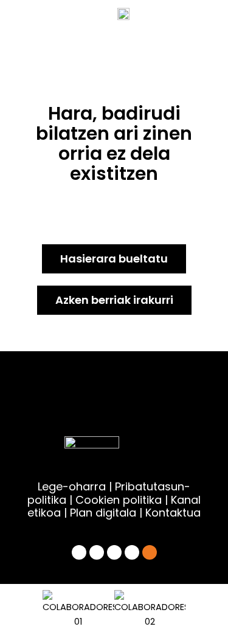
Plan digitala (103, 512)
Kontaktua (173, 512)
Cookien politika (118, 499)
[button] (28, 609)
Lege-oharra (72, 486)
